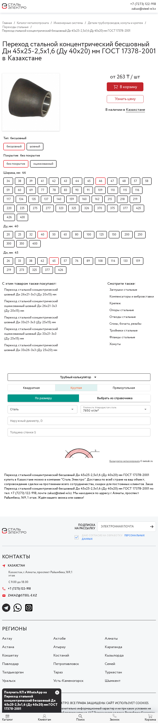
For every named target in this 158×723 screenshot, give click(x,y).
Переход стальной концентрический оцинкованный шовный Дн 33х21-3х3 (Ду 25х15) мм (31, 334)
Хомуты (115, 344)
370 (99, 208)
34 (8, 181)
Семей (110, 664)
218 (122, 199)
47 (112, 181)
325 (74, 208)
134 (21, 199)
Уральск (9, 680)
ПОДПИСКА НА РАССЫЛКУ (85, 526)
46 (100, 181)
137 (46, 199)
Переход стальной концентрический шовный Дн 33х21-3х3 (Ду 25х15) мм (31, 320)
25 (19, 235)
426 (9, 217)
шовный (35, 147)
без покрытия (16, 164)
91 (88, 190)
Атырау (59, 647)
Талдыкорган (13, 672)
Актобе (59, 638)
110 (113, 190)
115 (125, 190)
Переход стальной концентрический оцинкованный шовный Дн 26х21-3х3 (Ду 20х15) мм (31, 306)
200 (126, 235)
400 (34, 244)
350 (22, 244)
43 (65, 181)
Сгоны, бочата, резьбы (125, 323)
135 (34, 199)
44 (77, 181)
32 (31, 235)
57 (135, 181)
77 (42, 190)
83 (65, 190)
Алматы (111, 638)
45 (89, 181)
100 (89, 235)
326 (86, 208)
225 (22, 208)
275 (35, 208)
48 (124, 181)
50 (54, 235)
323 (61, 208)
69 (31, 190)
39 (31, 181)
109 (100, 190)
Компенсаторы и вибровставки (131, 296)
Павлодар (10, 664)
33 (19, 261)
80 (76, 235)
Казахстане (135, 109)
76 (76, 261)
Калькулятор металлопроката (124, 461)
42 (54, 181)
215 (110, 199)
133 (125, 261)
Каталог (7, 720)
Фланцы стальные (122, 337)
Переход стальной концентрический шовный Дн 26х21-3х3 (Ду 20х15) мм (31, 292)
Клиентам (44, 720)
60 (19, 190)
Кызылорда (114, 655)
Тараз (58, 672)
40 (42, 235)
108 (100, 261)
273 (21, 270)
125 (101, 235)
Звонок (115, 720)
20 (8, 235)
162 (97, 199)
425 (138, 208)
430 (22, 217)
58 (146, 181)
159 (72, 199)
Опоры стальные (121, 310)
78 (54, 190)
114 (113, 261)
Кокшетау (10, 655)
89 (88, 261)
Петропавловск (66, 664)
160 (84, 199)
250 (140, 235)
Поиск (80, 720)
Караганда (113, 647)
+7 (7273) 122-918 (143, 4)
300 (9, 244)
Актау (7, 638)
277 (48, 208)
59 (8, 190)
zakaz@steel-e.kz (143, 8)
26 (8, 261)
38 (19, 181)
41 (42, 181)
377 (125, 208)
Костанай (61, 655)
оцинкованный (43, 164)
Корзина (150, 720)
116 (137, 190)
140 (59, 199)
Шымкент (113, 680)
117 (9, 199)
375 (112, 208)
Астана (8, 647)
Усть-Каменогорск (68, 680)
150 (114, 235)
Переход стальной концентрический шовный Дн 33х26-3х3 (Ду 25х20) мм (31, 347)
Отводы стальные (122, 317)
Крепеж (115, 303)
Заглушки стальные (123, 289)
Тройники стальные (123, 330)
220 (9, 208)
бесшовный (14, 147)
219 (135, 199)
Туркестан (113, 672)
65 (65, 235)
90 (77, 190)
